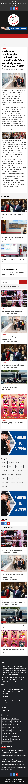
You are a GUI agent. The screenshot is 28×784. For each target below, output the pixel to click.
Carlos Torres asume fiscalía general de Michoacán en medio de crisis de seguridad (12, 760)
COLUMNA (11, 462)
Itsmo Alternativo (15, 781)
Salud (10, 3)
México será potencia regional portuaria (13, 259)
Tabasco (12, 482)
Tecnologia (20, 482)
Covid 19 (18, 462)
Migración (20, 470)
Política (20, 3)
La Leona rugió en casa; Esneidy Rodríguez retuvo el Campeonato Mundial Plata (13, 751)
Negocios (18, 474)
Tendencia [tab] (15, 286)
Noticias (6, 3)
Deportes (15, 3)
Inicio (2, 3)
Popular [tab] (8, 286)
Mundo (4, 474)
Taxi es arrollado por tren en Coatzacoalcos (14, 626)
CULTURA (4, 420)
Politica (11, 478)
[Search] (26, 36)
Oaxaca (4, 478)
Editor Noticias (18, 69)
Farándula (19, 466)
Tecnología (14, 5)
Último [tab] (3, 286)
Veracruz (4, 385)
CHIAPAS (4, 462)
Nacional (4, 48)
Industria (25, 3)
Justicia (12, 470)
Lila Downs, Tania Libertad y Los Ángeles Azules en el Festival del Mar (13, 768)
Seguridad (5, 482)
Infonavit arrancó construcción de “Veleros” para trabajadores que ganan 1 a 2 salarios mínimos (14, 237)
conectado (18, 272)
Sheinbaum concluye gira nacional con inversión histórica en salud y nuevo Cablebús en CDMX (12, 337)
